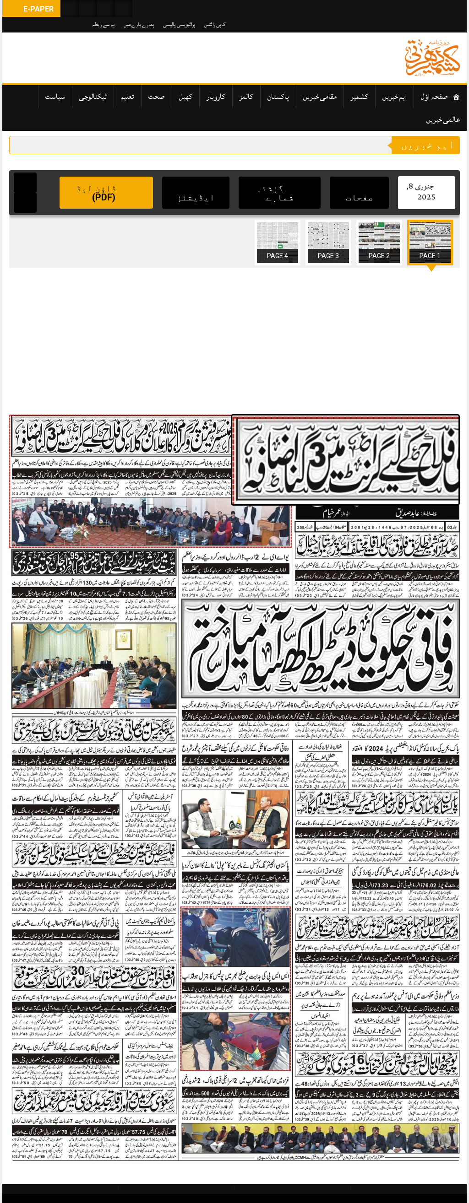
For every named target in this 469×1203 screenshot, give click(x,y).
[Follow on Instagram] (123, 8)
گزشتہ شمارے (275, 192)
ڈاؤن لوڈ (97, 193)
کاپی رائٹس (214, 24)
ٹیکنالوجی (93, 96)
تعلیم (127, 96)
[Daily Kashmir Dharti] (432, 57)
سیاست (55, 96)
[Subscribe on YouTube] (105, 8)
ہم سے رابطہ (103, 24)
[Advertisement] (234, 341)
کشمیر (359, 96)
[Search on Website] (69, 8)
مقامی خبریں (320, 96)
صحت (156, 96)
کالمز (246, 96)
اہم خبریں (394, 96)
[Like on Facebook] (87, 8)
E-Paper (38, 9)
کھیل (185, 96)
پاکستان (278, 96)
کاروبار (216, 96)
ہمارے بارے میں (139, 24)
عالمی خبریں (443, 119)
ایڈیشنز (195, 197)
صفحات (359, 197)
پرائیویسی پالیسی (179, 24)
